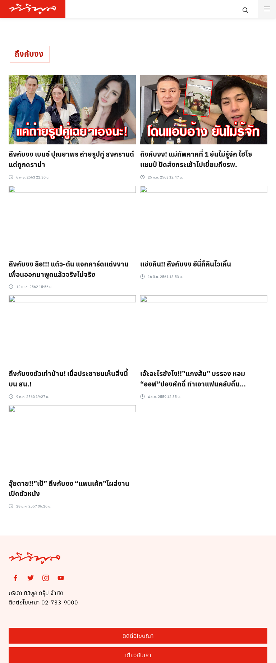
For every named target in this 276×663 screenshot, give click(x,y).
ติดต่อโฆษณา (138, 635)
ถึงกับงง (28, 53)
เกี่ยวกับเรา (138, 655)
